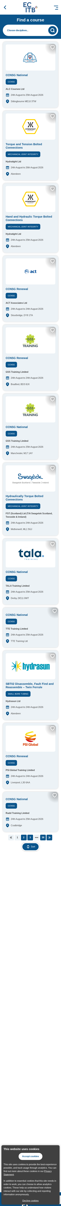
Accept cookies (30, 1156)
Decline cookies (30, 1200)
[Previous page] (11, 837)
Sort (33, 846)
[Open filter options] (30, 30)
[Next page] (49, 837)
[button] (5, 7)
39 (43, 837)
